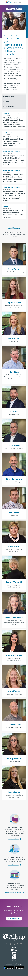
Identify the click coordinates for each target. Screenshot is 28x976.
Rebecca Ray (11, 911)
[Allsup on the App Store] (19, 967)
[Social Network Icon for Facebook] (7, 944)
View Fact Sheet (13, 839)
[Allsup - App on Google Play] (9, 967)
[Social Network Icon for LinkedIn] (21, 944)
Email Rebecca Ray (14, 918)
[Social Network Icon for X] (14, 944)
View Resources (13, 865)
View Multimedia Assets (13, 892)
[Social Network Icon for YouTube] (17, 944)
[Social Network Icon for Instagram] (10, 944)
